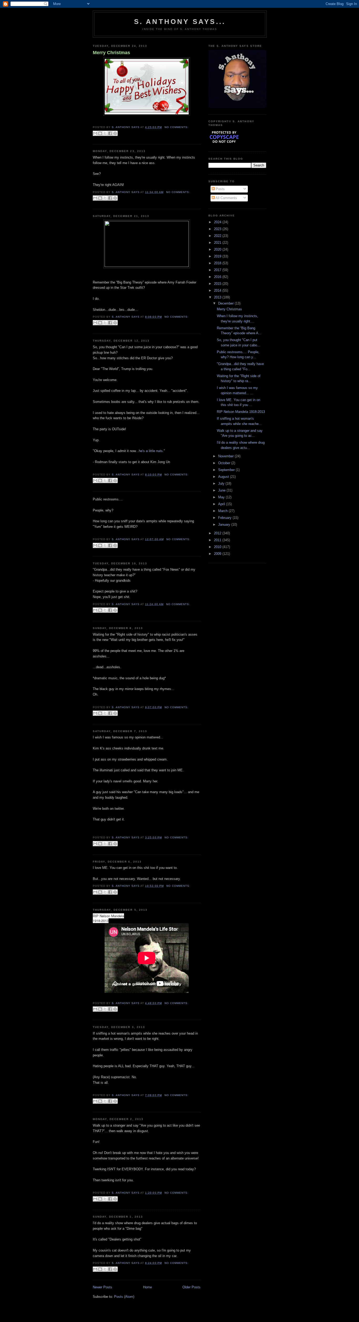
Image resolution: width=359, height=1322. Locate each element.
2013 (218, 297)
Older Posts (191, 1287)
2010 (218, 547)
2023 (218, 229)
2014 (218, 290)
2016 (218, 277)
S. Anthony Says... (180, 22)
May (222, 497)
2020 (218, 249)
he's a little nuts (151, 451)
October (224, 463)
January (224, 524)
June (222, 490)
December (226, 303)
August (224, 477)
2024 (218, 222)
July (221, 483)
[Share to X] (105, 133)
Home (147, 1287)
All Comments (226, 198)
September (227, 470)
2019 (218, 256)
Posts (220, 189)
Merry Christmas (111, 52)
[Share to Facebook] (110, 133)
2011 (218, 540)
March (223, 511)
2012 (218, 533)
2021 (218, 243)
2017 (218, 270)
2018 (218, 263)
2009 (218, 554)
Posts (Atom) (124, 1297)
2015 (218, 284)
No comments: (176, 127)
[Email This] (95, 133)
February (225, 518)
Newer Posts (102, 1287)
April (222, 504)
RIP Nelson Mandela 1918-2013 (241, 412)
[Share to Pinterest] (115, 133)
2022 (218, 236)
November (226, 456)
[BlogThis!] (100, 133)
